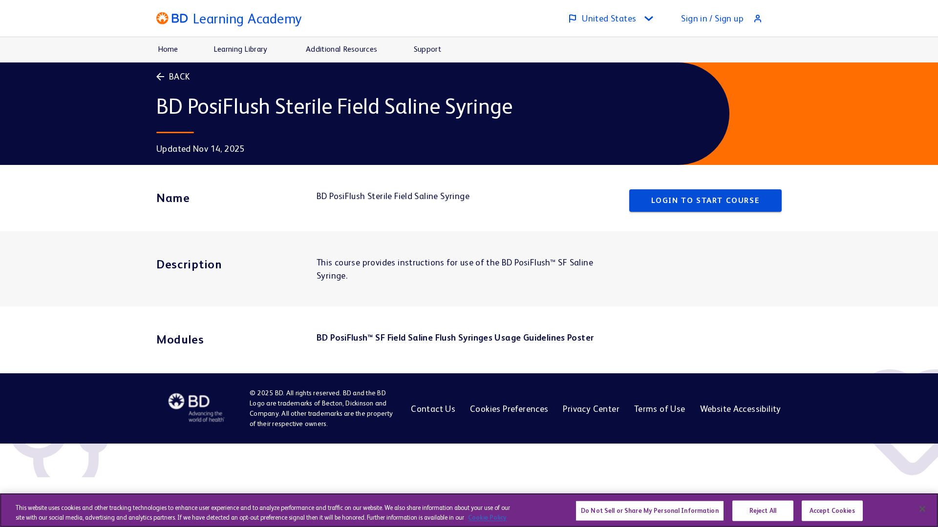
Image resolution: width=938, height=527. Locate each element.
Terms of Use (659, 409)
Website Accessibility (740, 409)
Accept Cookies (832, 510)
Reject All (762, 510)
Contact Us (433, 409)
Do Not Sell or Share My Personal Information (650, 510)
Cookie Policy (487, 517)
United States (609, 18)
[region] (469, 510)
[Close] (922, 509)
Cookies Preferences (509, 409)
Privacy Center (591, 409)
